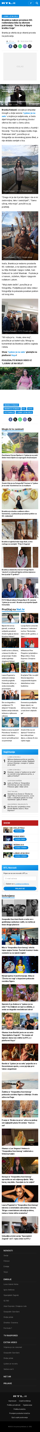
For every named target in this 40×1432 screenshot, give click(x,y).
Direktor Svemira (11, 1322)
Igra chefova (9, 1290)
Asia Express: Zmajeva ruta (15, 1306)
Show (7, 823)
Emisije (6, 1266)
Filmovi (6, 1261)
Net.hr (20, 609)
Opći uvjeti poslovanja (19, 1417)
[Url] (30, 46)
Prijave (8, 1383)
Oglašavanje (27, 1405)
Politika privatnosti (13, 1405)
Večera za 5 (9, 1369)
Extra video (10, 1342)
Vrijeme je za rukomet (13, 1347)
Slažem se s (17, 884)
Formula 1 (8, 1328)
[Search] (37, 3)
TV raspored (11, 1335)
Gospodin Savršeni (11, 1312)
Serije (6, 1255)
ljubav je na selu (24, 412)
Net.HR (7, 1376)
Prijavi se (20, 888)
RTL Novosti (10, 867)
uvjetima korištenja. (22, 884)
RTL (23, 409)
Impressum (12, 1401)
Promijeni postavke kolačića (19, 1413)
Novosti (8, 1250)
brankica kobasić (12, 409)
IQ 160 (6, 1301)
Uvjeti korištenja (25, 1401)
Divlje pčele (8, 1317)
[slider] (20, 101)
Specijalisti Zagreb (11, 1295)
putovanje (9, 412)
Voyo (30, 409)
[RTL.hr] (8, 3)
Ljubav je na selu (11, 1364)
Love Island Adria (11, 1284)
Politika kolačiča (19, 1409)
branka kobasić (11, 405)
